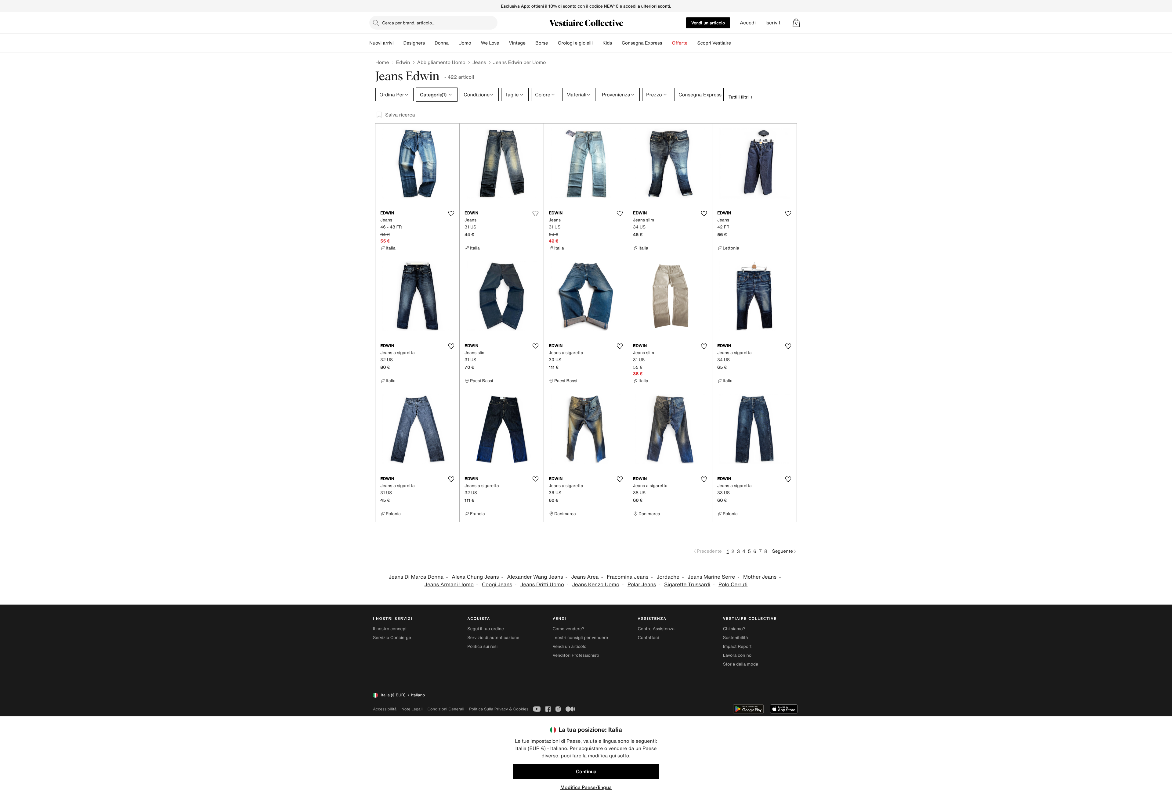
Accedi (748, 23)
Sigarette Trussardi (687, 584)
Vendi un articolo (708, 23)
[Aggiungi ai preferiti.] (451, 213)
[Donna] (453, 43)
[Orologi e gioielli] (597, 43)
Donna (442, 43)
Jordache (668, 577)
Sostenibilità (735, 637)
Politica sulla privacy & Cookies (498, 709)
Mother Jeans (759, 577)
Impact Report (737, 646)
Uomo (464, 43)
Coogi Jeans (497, 584)
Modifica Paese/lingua (586, 787)
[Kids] (616, 43)
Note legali (411, 709)
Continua (586, 771)
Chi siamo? (734, 629)
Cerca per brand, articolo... (409, 23)
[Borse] (552, 43)
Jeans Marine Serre (711, 577)
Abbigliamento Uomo (441, 62)
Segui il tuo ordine (485, 629)
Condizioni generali (446, 709)
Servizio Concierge (392, 637)
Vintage (517, 43)
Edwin (403, 62)
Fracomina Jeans (627, 577)
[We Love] (503, 43)
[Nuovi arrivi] (398, 43)
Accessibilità (384, 709)
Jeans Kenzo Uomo (595, 584)
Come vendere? (568, 629)
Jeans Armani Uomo (449, 584)
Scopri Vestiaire (714, 43)
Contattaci (648, 637)
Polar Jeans (642, 584)
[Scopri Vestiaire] (735, 43)
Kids (607, 43)
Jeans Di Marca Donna (416, 577)
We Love (490, 43)
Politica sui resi (482, 646)
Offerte (679, 43)
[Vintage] (530, 43)
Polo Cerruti (732, 584)
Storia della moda (740, 664)
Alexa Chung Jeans (475, 577)
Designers (414, 43)
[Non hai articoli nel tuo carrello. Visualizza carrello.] (796, 23)
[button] (796, 23)
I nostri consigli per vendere (580, 637)
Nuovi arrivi (381, 43)
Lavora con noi (738, 655)
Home (382, 62)
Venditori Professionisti (575, 655)
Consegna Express (642, 43)
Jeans (479, 62)
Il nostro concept (390, 629)
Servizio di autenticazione (493, 637)
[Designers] (429, 43)
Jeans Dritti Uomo (542, 584)
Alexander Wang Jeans (535, 577)
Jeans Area (585, 577)
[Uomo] (476, 43)
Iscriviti (773, 23)
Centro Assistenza (656, 629)
